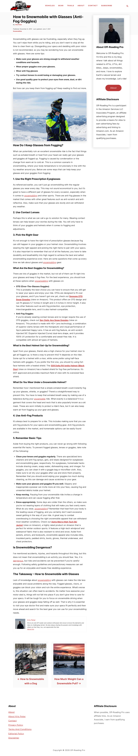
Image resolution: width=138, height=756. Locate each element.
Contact (12, 720)
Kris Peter (18, 24)
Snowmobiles (17, 31)
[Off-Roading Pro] (21, 6)
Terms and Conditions (20, 729)
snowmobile (39, 399)
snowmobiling (30, 195)
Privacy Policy (15, 725)
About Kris (30, 629)
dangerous (18, 561)
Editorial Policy (16, 733)
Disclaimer (13, 738)
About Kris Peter (17, 716)
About (113, 88)
